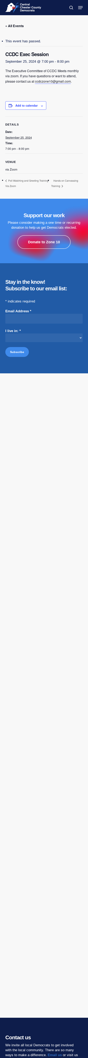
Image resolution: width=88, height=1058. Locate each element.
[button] (80, 8)
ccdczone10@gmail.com (53, 81)
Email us (55, 1055)
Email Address (18, 311)
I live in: (13, 331)
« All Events (14, 25)
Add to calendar (26, 105)
